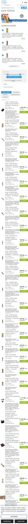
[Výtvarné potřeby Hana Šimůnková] (4, 2)
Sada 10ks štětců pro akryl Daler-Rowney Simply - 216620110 (12, 121)
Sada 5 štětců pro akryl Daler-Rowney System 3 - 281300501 (12, 284)
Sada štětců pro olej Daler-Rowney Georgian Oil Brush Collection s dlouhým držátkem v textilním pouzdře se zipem (12, 439)
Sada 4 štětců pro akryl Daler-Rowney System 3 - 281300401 (12, 209)
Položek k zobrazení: (14, 77)
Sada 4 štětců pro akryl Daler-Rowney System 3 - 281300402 (12, 223)
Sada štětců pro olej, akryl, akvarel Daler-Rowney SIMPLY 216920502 (12, 461)
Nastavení (14, 516)
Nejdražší (5, 94)
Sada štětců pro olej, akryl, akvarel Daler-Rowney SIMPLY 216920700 (12, 492)
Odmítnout (7, 521)
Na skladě (6, 71)
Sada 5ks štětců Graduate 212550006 (11, 343)
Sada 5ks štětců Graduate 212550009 (11, 355)
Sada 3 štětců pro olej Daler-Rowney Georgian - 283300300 (12, 165)
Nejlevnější (16, 92)
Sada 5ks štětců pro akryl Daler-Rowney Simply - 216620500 (12, 46)
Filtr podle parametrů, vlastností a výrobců (13, 81)
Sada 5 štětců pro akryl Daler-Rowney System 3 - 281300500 (12, 268)
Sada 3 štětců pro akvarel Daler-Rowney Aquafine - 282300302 (11, 150)
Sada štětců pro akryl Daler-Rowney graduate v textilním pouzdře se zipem (12, 394)
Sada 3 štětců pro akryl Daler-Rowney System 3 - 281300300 (12, 134)
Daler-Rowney (8, 86)
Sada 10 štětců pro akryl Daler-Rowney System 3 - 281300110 (12, 103)
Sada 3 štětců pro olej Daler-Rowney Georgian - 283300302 (12, 179)
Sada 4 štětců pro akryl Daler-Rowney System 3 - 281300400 (12, 194)
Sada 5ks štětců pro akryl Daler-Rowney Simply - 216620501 (12, 59)
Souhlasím (20, 521)
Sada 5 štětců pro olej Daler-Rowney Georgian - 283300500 (12, 316)
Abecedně (5, 97)
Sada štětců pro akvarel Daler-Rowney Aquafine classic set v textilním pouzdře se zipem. (12, 416)
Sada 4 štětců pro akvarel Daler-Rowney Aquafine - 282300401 (11, 238)
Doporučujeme (6, 92)
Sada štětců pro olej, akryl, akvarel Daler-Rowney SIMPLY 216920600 (12, 476)
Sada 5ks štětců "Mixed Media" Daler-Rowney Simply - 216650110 (12, 34)
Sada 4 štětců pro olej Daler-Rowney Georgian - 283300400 (12, 253)
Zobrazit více (13, 66)
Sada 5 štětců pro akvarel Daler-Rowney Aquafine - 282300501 (11, 300)
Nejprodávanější (15, 94)
